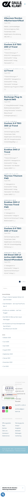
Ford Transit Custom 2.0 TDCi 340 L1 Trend (12, 228)
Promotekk (23, 450)
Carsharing (18, 436)
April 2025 (6, 346)
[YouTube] (10, 408)
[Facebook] (3, 408)
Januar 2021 (6, 358)
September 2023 (8, 354)
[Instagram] (3, 411)
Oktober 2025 (7, 337)
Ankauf (17, 425)
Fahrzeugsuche (19, 423)
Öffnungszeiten (6, 423)
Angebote (18, 428)
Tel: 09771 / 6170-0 (20, 405)
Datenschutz (5, 436)
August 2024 (7, 350)
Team (3, 425)
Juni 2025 (6, 341)
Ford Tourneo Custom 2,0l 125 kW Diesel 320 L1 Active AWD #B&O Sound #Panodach (13, 255)
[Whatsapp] (7, 411)
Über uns (4, 430)
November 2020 (7, 362)
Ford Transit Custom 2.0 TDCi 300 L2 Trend (12, 123)
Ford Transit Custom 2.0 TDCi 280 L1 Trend (12, 44)
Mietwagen (18, 433)
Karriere (4, 428)
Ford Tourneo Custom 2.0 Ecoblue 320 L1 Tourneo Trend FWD (12, 202)
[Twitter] (7, 408)
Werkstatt (17, 430)
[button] (3, 494)
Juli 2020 (6, 366)
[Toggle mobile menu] (25, 4)
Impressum (5, 433)
